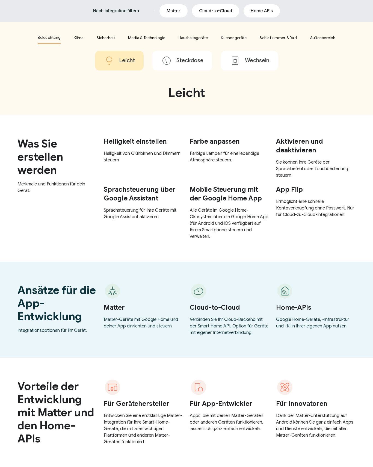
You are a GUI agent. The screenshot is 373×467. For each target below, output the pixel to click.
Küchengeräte (234, 37)
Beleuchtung (49, 37)
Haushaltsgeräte (193, 37)
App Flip (289, 189)
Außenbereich (322, 37)
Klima (79, 37)
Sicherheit (106, 37)
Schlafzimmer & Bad (278, 37)
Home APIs (262, 11)
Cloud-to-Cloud (215, 11)
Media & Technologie (146, 37)
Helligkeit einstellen (135, 141)
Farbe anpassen (215, 141)
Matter (173, 11)
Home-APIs (293, 307)
